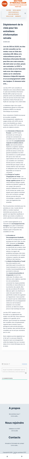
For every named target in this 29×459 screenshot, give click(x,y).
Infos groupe (17, 10)
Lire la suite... (14, 416)
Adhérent (18, 16)
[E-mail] (22, 456)
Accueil (8, 10)
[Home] (7, 456)
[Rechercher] (25, 13)
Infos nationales (13, 12)
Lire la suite (14, 430)
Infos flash (9, 16)
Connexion (24, 364)
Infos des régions (13, 14)
